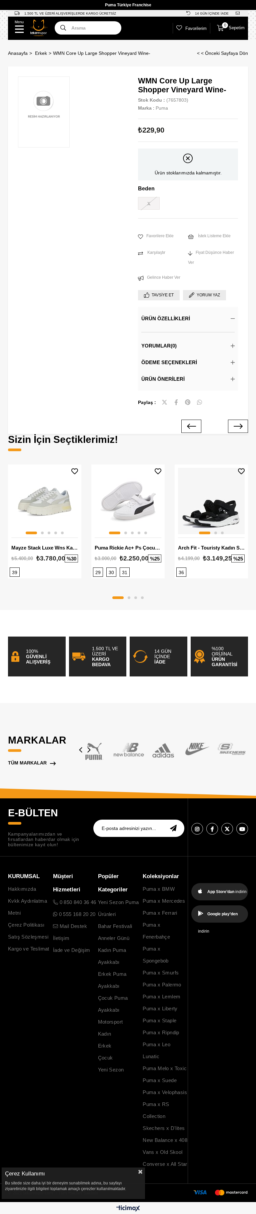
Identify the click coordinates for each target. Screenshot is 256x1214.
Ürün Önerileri (163, 379)
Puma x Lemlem (161, 996)
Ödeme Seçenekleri (169, 362)
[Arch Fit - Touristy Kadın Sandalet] (211, 501)
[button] (31, 533)
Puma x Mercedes (164, 901)
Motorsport (110, 1022)
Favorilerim (196, 28)
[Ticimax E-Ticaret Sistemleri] (128, 1208)
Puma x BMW (159, 889)
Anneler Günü (114, 938)
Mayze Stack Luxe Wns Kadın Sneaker (44, 548)
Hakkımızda (22, 889)
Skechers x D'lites (164, 1128)
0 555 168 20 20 (76, 914)
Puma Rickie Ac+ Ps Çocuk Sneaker (128, 548)
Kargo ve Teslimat (28, 949)
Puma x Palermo (162, 984)
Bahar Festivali (115, 926)
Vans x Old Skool (162, 1152)
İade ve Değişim (71, 950)
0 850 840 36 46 (77, 902)
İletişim (61, 938)
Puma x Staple (159, 1020)
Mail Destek (72, 926)
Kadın (104, 1034)
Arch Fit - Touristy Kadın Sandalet (211, 548)
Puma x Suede (160, 1080)
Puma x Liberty (160, 1008)
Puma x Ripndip (161, 1032)
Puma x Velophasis (165, 1092)
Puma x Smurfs (161, 972)
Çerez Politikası (26, 925)
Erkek (105, 1046)
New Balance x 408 (165, 1140)
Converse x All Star (165, 1164)
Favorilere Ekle (74, 471)
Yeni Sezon (111, 1069)
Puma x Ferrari (160, 913)
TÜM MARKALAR (27, 762)
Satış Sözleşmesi (28, 937)
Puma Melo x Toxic (165, 1068)
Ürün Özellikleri (165, 318)
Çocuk (105, 1058)
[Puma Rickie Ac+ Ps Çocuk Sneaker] (128, 501)
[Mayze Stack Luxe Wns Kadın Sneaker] (44, 501)
